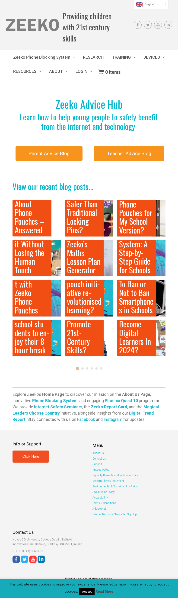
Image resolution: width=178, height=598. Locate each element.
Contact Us (99, 458)
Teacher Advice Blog (129, 153)
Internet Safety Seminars (58, 406)
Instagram (113, 419)
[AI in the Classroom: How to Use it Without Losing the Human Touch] (37, 258)
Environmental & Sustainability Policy (115, 486)
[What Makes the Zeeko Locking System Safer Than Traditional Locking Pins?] (89, 218)
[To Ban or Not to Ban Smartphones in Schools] (141, 298)
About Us (98, 453)
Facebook (86, 419)
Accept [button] (87, 591)
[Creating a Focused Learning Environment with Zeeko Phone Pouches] (37, 298)
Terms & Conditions (104, 503)
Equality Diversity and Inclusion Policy (115, 475)
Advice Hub (99, 508)
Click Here (30, 456)
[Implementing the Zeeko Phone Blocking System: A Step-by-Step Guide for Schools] (141, 258)
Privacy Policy (100, 469)
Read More (104, 591)
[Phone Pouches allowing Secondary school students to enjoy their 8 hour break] (37, 338)
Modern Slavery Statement (108, 481)
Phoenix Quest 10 (121, 400)
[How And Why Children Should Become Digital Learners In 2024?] (141, 338)
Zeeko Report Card (109, 406)
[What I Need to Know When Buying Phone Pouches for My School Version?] (141, 218)
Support (97, 464)
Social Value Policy (103, 492)
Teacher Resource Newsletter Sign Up (114, 514)
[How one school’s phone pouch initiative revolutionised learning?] (89, 298)
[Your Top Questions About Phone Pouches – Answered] (37, 218)
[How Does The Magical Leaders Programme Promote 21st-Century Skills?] (89, 338)
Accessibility (100, 497)
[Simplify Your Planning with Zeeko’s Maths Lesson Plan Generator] (89, 258)
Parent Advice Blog (49, 153)
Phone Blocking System (55, 400)
